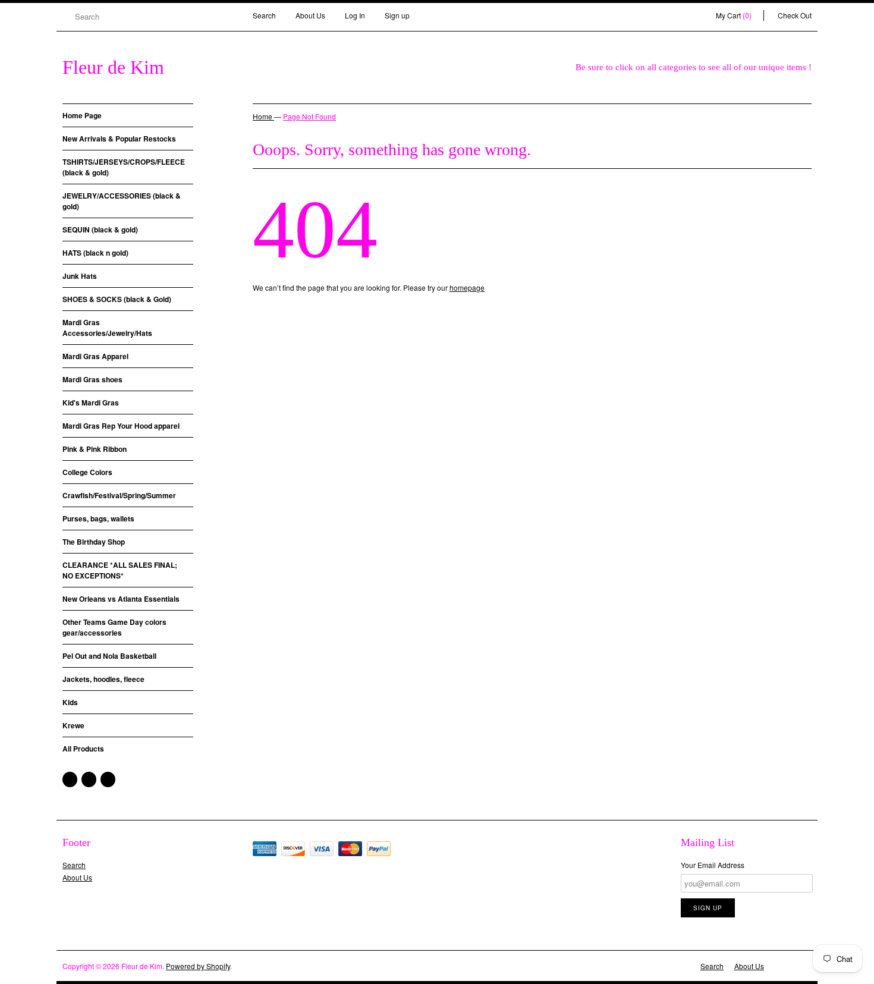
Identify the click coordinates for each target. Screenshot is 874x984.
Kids (70, 702)
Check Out (795, 15)
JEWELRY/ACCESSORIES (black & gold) (121, 201)
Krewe (73, 725)
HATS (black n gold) (95, 252)
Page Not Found (309, 116)
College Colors (87, 472)
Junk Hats (79, 276)
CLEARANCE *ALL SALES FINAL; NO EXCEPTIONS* (119, 570)
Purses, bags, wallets (98, 518)
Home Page (82, 115)
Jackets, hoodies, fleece (103, 679)
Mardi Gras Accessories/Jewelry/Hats (107, 327)
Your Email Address (712, 865)
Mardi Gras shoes (92, 379)
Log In (355, 15)
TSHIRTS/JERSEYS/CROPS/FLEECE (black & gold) (123, 167)
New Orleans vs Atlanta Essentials (121, 598)
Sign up (397, 15)
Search (264, 15)
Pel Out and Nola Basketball (109, 655)
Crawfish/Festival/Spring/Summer (119, 495)
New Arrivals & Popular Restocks (119, 138)
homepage (467, 287)
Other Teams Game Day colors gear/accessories (114, 627)
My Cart (734, 15)
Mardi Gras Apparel (95, 356)
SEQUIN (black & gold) (100, 229)
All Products (83, 748)
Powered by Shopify (198, 966)
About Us (310, 15)
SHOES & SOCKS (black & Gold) (116, 299)
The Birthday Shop (93, 541)
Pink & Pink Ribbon (94, 449)
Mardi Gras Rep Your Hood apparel (121, 425)
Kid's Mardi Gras (90, 402)
